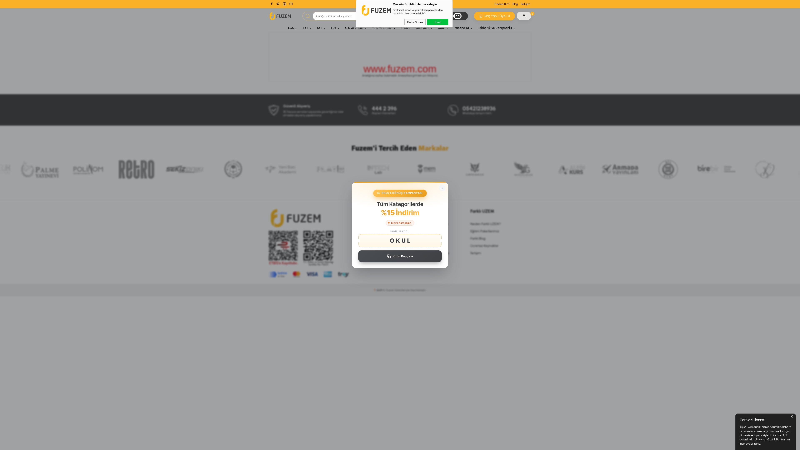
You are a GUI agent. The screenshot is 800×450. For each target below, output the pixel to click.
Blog (515, 4)
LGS (291, 28)
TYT (305, 28)
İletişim (525, 4)
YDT (333, 28)
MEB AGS (422, 28)
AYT (319, 28)
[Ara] (308, 16)
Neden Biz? (502, 4)
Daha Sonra (415, 22)
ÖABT (442, 28)
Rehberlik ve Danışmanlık (495, 28)
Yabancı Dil (461, 28)
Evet (438, 22)
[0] (524, 16)
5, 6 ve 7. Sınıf (354, 28)
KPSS (404, 28)
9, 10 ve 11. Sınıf (382, 28)
